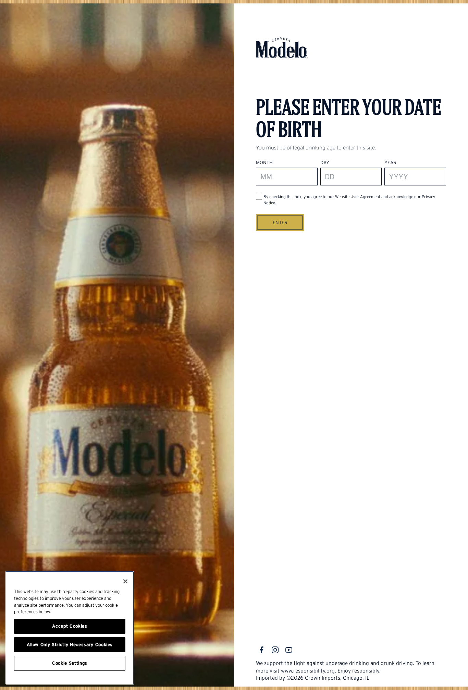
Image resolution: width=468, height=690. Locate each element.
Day (324, 162)
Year (390, 162)
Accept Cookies (69, 626)
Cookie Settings (69, 663)
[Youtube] (288, 649)
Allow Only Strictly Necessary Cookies (70, 644)
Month (264, 162)
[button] (280, 222)
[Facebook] (261, 649)
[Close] (125, 581)
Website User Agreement (357, 196)
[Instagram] (275, 649)
